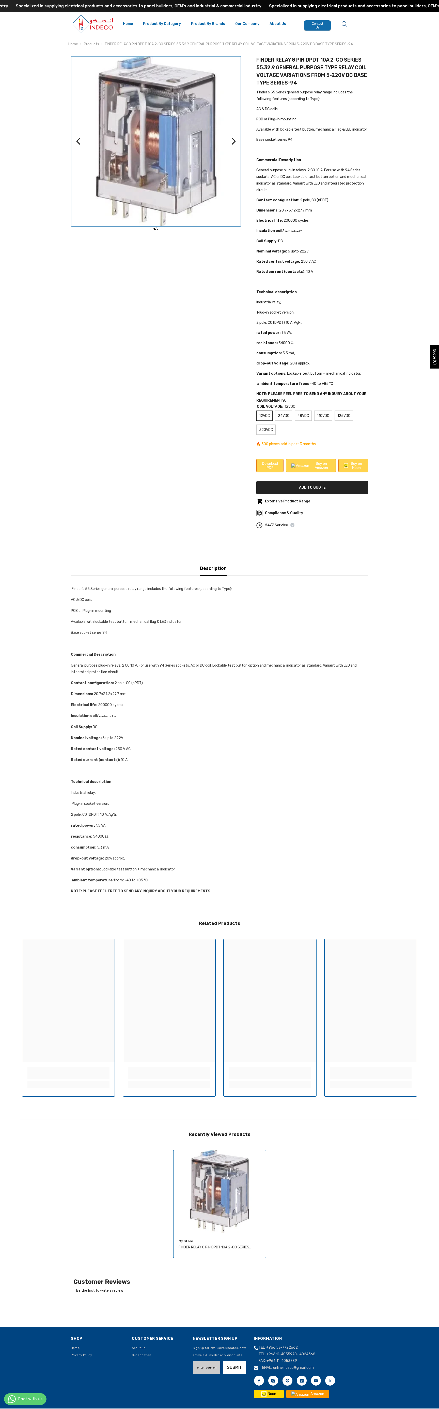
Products (91, 44)
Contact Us (317, 25)
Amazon (317, 1394)
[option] (219, 1205)
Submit (234, 1367)
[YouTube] (316, 1380)
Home (73, 44)
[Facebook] (259, 1380)
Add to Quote (313, 487)
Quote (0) (434, 357)
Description (213, 568)
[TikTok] (301, 1380)
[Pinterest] (287, 1380)
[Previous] (78, 141)
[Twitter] (330, 1380)
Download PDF (270, 465)
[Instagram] (273, 1380)
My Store (186, 1241)
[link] (68, 1076)
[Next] (233, 141)
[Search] (344, 24)
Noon (272, 1394)
